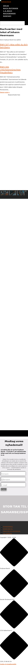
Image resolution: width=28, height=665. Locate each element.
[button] (14, 105)
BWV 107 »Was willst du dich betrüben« (14, 45)
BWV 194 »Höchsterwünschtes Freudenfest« (10, 69)
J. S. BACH (7, 10)
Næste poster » (5, 92)
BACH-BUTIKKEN (10, 8)
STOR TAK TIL (8, 528)
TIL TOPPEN (7, 533)
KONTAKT (7, 15)
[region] (14, 103)
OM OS (6, 5)
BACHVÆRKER (9, 13)
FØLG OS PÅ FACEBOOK (11, 531)
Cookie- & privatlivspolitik (8, 663)
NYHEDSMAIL (8, 526)
